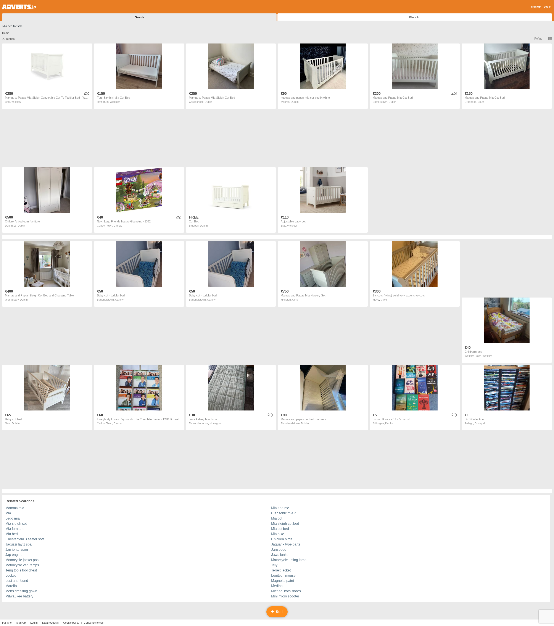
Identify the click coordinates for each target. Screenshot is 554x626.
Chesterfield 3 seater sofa (25, 539)
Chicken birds (281, 539)
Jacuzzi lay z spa (18, 544)
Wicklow (16, 101)
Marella (11, 586)
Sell (279, 612)
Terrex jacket (281, 570)
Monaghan (215, 423)
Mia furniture (14, 529)
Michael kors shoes (286, 591)
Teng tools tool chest (21, 570)
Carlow (118, 225)
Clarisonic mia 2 (283, 513)
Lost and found (16, 581)
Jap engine (14, 555)
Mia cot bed (280, 529)
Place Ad (414, 17)
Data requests (50, 622)
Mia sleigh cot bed (285, 523)
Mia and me (280, 508)
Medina (277, 586)
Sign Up (536, 6)
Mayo (383, 299)
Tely (274, 565)
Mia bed (11, 534)
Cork (295, 299)
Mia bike (277, 534)
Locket (10, 575)
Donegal (480, 423)
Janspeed (278, 549)
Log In (547, 6)
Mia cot (276, 518)
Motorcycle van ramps (22, 565)
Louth (481, 101)
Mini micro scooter (285, 596)
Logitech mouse (283, 575)
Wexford (487, 355)
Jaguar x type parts (285, 544)
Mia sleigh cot (16, 523)
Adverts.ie (19, 7)
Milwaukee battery (19, 596)
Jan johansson (16, 549)
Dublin (209, 101)
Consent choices (93, 622)
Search (139, 17)
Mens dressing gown (21, 591)
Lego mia (12, 518)
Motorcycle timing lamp (288, 560)
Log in (34, 622)
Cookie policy (71, 622)
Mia (8, 513)
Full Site (7, 622)
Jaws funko (279, 555)
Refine (538, 38)
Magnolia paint (282, 581)
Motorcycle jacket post (22, 560)
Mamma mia (14, 508)
